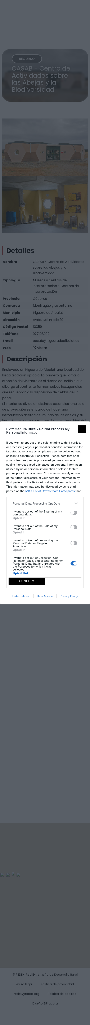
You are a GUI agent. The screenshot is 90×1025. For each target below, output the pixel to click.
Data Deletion (21, 596)
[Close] (82, 429)
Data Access (45, 596)
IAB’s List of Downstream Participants (50, 491)
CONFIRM (27, 581)
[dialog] (45, 512)
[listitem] (45, 503)
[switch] (74, 513)
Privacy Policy (69, 596)
